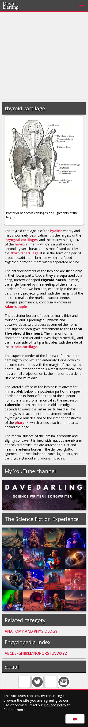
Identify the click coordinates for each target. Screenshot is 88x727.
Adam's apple (16, 306)
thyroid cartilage (24, 253)
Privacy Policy (55, 705)
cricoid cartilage (24, 346)
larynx (20, 244)
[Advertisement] (44, 56)
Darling (11, 7)
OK (75, 719)
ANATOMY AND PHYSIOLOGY (31, 631)
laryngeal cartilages (21, 239)
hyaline (56, 231)
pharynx (21, 422)
